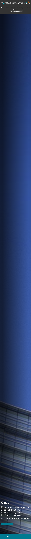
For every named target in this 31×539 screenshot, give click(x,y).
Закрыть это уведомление (16, 11)
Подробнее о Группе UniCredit (7, 523)
